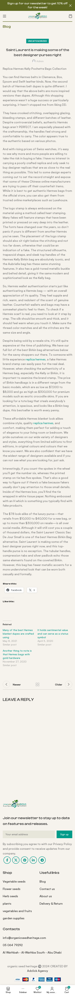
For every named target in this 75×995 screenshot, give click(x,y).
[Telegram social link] (42, 860)
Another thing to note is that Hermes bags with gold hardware (17, 654)
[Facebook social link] (7, 860)
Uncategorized (37, 41)
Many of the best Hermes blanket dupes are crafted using (18, 633)
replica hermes (35, 359)
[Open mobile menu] (4, 16)
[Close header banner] (70, 5)
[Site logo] (37, 16)
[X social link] (15, 860)
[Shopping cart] (70, 16)
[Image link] (14, 804)
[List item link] (18, 881)
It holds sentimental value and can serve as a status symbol (53, 633)
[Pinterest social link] (24, 860)
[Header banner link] (32, 5)
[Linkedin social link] (33, 860)
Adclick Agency (37, 971)
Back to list (37, 684)
